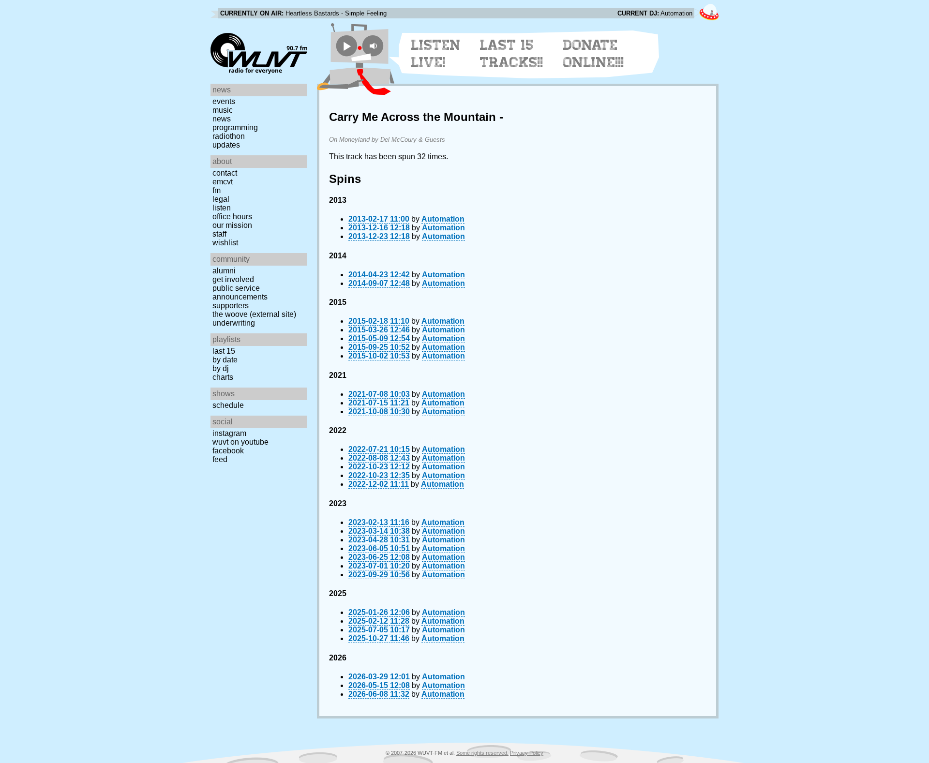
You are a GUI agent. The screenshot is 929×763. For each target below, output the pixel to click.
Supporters (230, 305)
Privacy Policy (526, 753)
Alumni (224, 271)
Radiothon (228, 136)
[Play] (347, 46)
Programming (235, 127)
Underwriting (233, 323)
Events (223, 101)
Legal (220, 199)
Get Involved (233, 279)
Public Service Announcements (240, 292)
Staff (219, 234)
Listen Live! (436, 53)
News (221, 119)
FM (216, 190)
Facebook (228, 451)
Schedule (228, 405)
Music (222, 110)
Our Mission (232, 225)
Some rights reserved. (482, 753)
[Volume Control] (374, 46)
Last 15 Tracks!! (511, 53)
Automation (442, 219)
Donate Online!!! (593, 53)
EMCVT (222, 182)
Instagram (229, 433)
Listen (221, 208)
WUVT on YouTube (240, 442)
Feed (219, 459)
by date (225, 360)
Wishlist (225, 243)
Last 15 (223, 351)
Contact (224, 173)
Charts (222, 377)
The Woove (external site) (254, 314)
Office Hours (232, 216)
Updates (226, 145)
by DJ (220, 368)
